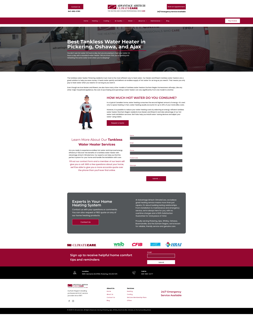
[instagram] (73, 301)
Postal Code (134, 158)
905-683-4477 (147, 274)
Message (133, 165)
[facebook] (69, 301)
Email (131, 143)
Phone (132, 150)
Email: (149, 252)
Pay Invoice (232, 21)
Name (132, 135)
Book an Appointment (176, 7)
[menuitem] (86, 21)
